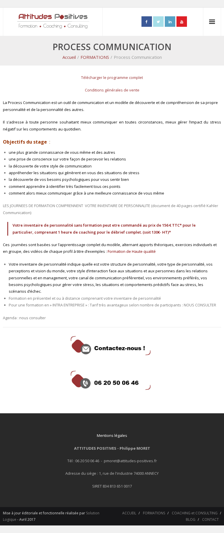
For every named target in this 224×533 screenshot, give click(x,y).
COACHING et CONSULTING (195, 513)
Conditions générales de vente (112, 90)
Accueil (69, 57)
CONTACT (210, 519)
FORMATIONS (94, 57)
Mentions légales (112, 435)
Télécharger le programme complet (112, 77)
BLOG (190, 519)
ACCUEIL (129, 513)
